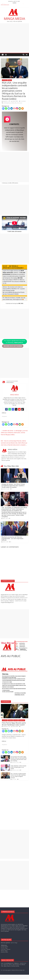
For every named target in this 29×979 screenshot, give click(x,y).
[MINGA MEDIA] (2, 54)
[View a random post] (26, 54)
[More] (22, 108)
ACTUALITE (5, 80)
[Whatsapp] (6, 108)
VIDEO (10, 80)
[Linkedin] (11, 108)
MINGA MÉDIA (16, 101)
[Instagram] (17, 108)
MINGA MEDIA (14, 18)
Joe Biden (12, 103)
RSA (15, 103)
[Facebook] (3, 108)
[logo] (11, 914)
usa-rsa (20, 103)
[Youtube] (19, 409)
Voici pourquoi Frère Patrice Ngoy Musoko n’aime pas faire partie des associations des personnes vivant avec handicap (19, 758)
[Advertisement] (14, 37)
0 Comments (23, 101)
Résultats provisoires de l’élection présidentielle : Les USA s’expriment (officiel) (12, 538)
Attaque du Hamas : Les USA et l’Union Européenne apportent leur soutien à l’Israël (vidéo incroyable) (13, 485)
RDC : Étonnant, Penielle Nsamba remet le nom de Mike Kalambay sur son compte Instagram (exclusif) (18, 775)
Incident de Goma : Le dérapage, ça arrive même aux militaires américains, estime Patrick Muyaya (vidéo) (14, 432)
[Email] (20, 108)
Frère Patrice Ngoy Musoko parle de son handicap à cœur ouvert (14, 724)
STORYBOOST (21, 720)
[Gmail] (14, 108)
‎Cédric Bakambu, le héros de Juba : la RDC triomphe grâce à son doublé (19, 767)
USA (18, 103)
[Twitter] (9, 108)
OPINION (10, 720)
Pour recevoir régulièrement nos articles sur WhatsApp (14, 341)
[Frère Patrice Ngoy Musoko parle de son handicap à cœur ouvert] (14, 704)
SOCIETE (15, 720)
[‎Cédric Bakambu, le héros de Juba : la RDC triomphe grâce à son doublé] (5, 765)
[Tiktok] (22, 409)
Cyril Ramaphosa (6, 103)
